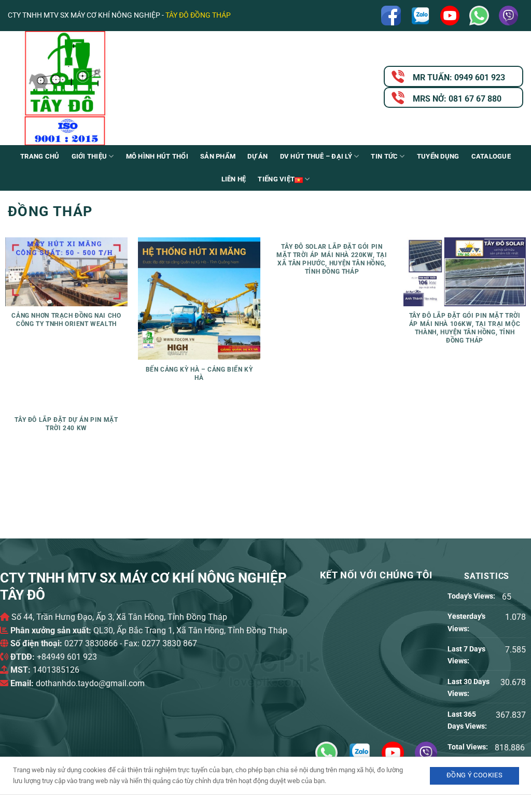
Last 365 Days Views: (468, 720)
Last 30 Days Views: (469, 687)
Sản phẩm (217, 156)
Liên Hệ (233, 179)
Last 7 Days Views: (466, 655)
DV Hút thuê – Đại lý (316, 156)
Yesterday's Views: (466, 622)
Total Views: (469, 747)
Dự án (257, 156)
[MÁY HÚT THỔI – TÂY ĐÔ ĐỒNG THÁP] (112, 88)
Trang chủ (39, 156)
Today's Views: (472, 596)
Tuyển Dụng (438, 156)
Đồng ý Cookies (474, 775)
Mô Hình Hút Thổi (157, 156)
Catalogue (491, 156)
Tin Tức (384, 156)
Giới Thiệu (89, 156)
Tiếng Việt (276, 179)
